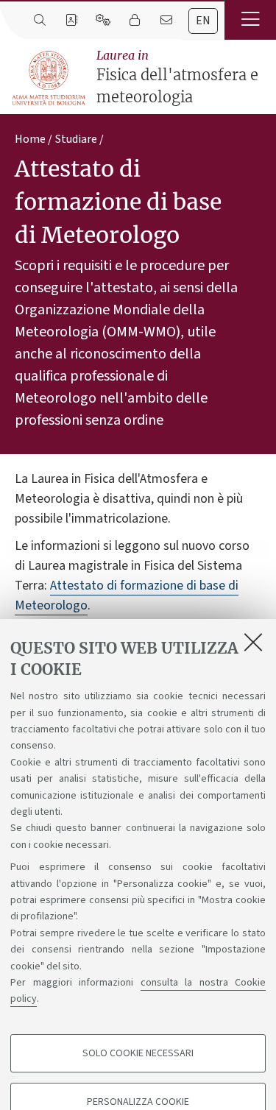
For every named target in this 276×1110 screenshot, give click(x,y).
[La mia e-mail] (166, 20)
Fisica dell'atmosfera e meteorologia (177, 77)
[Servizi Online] (102, 20)
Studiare (76, 139)
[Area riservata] (134, 20)
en (203, 21)
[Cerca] (39, 20)
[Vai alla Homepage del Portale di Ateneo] (49, 78)
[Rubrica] (71, 20)
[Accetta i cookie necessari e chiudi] (253, 642)
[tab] (203, 21)
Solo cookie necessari (138, 1053)
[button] (250, 20)
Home (30, 139)
